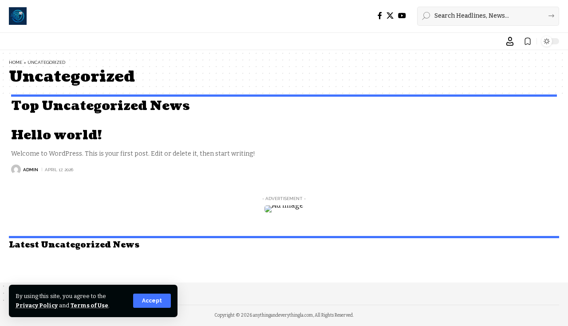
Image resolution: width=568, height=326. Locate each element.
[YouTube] (402, 16)
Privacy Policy (37, 305)
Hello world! (56, 135)
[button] (152, 301)
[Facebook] (379, 16)
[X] (390, 16)
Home (15, 62)
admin (30, 169)
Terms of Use (89, 305)
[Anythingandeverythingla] (18, 16)
